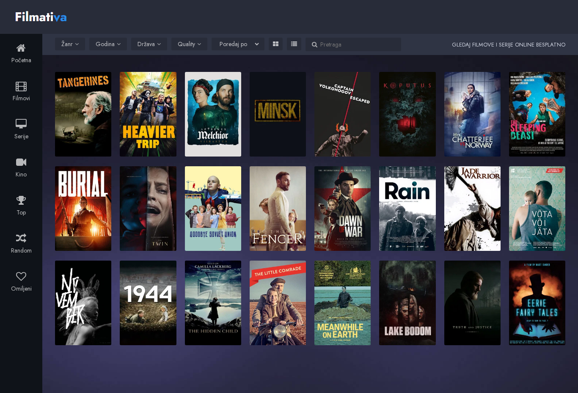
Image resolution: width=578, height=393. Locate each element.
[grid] (276, 44)
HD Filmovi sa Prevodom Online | (42, 15)
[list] (294, 44)
